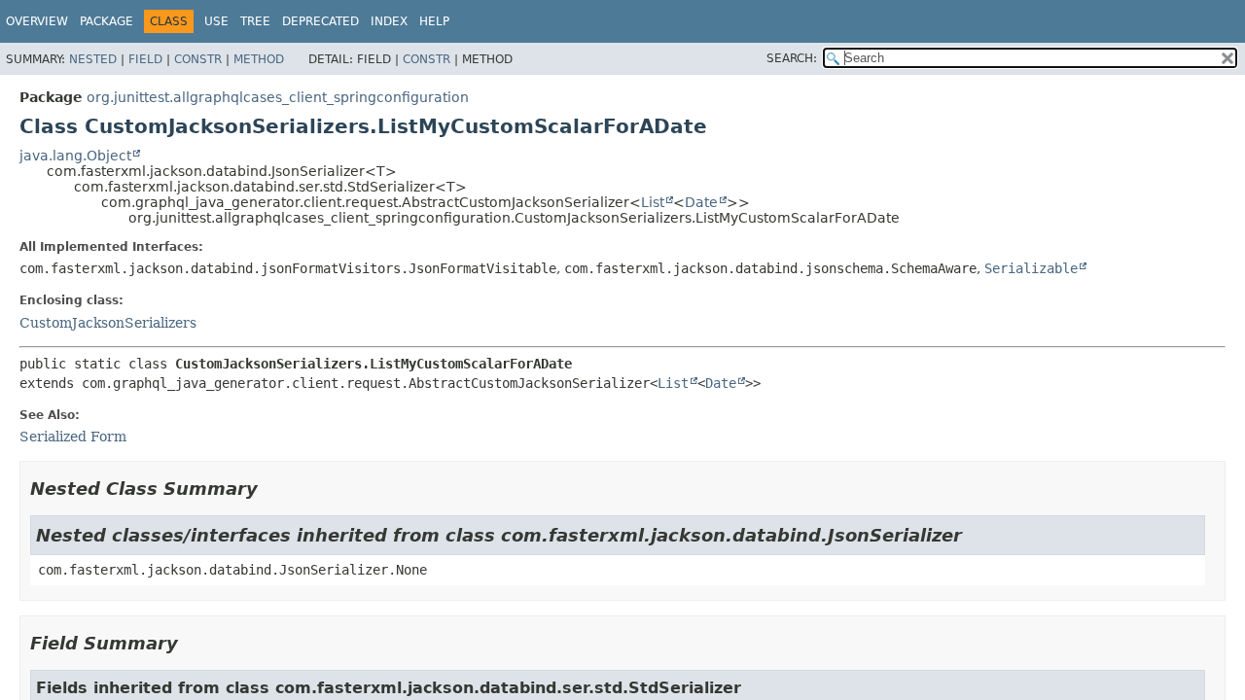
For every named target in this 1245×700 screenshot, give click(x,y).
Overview (37, 21)
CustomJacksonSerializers (107, 323)
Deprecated (320, 21)
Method (258, 59)
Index (389, 21)
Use (216, 21)
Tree (255, 21)
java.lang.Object (75, 155)
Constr (198, 59)
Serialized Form (72, 436)
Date (701, 202)
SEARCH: (791, 58)
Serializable (1031, 268)
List (652, 202)
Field (145, 59)
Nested (93, 59)
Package (106, 21)
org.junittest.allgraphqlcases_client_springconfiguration (278, 97)
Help (434, 21)
